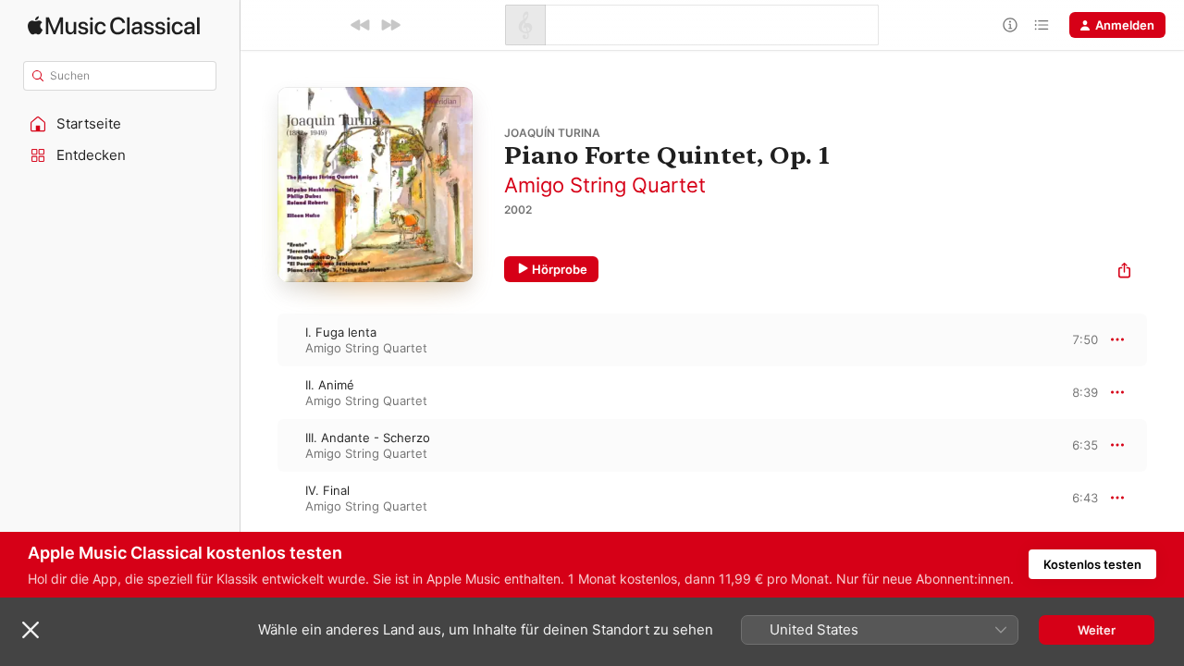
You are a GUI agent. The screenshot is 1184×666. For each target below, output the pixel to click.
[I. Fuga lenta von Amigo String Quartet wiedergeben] (259, 339)
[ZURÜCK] (361, 25)
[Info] (1010, 25)
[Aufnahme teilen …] (1124, 272)
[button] (120, 124)
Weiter (1097, 630)
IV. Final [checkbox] (327, 490)
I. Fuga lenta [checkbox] (340, 332)
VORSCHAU (1072, 339)
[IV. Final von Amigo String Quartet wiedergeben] (259, 497)
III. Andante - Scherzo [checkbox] (367, 437)
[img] (114, 25)
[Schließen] (30, 630)
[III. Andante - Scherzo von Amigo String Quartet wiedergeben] (259, 445)
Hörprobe (559, 269)
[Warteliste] (1041, 25)
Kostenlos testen (1092, 564)
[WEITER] (390, 25)
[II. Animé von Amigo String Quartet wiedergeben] (259, 392)
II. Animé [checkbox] (329, 384)
